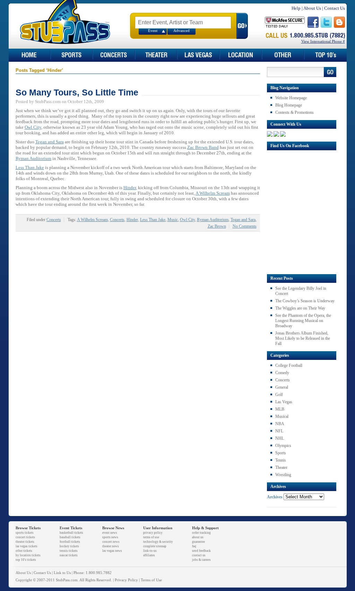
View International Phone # (323, 41)
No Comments (245, 226)
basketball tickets (71, 532)
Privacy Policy (126, 580)
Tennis (280, 460)
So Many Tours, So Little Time (77, 92)
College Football (288, 365)
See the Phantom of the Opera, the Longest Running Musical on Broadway (303, 320)
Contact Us (334, 8)
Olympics (283, 445)
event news (109, 532)
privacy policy (153, 532)
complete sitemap (154, 546)
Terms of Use (151, 580)
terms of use (151, 537)
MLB (279, 409)
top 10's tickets (26, 560)
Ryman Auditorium (33, 158)
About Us (312, 8)
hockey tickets (69, 546)
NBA (279, 423)
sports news (110, 537)
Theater (281, 467)
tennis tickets (69, 550)
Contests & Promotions (294, 112)
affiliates (149, 555)
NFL (279, 431)
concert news (111, 541)
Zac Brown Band (203, 147)
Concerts (53, 219)
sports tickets (25, 532)
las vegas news (112, 550)
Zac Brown (217, 226)
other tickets (24, 550)
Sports (280, 452)
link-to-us (150, 550)
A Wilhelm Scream (213, 193)
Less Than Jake (30, 167)
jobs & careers (201, 560)
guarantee (198, 541)
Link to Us (62, 573)
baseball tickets (70, 537)
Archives (275, 497)
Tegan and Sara (49, 141)
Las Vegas (283, 401)
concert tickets (25, 537)
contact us (199, 555)
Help (296, 8)
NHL (279, 438)
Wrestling (283, 474)
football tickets (70, 541)
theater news (110, 546)
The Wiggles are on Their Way (300, 308)
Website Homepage (291, 97)
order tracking (201, 532)
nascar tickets (69, 555)
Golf (279, 394)
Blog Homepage (288, 105)
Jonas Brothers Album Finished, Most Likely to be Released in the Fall (302, 338)
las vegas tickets (26, 546)
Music (172, 219)
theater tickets (25, 541)
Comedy (282, 372)
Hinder (129, 187)
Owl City (33, 127)
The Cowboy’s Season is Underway (305, 300)
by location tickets (28, 555)
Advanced (181, 31)
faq (194, 546)
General (281, 387)
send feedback (201, 550)
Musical (281, 416)
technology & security (158, 541)
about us (198, 537)
